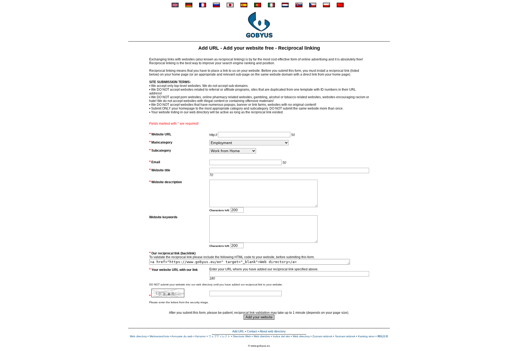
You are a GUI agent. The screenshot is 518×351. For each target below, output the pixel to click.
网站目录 (382, 336)
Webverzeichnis (159, 336)
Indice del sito (281, 336)
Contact (252, 331)
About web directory (273, 331)
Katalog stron (366, 336)
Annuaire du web (182, 336)
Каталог (200, 336)
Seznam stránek (345, 336)
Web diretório (262, 336)
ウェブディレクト (219, 336)
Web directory (138, 336)
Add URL (238, 331)
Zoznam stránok (322, 336)
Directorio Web (242, 336)
